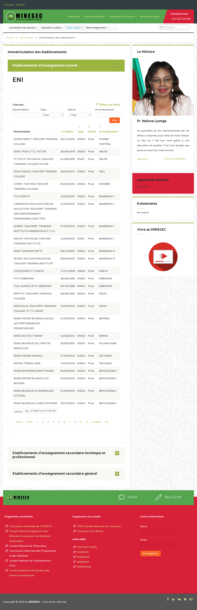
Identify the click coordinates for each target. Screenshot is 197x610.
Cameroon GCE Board (90, 531)
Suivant (96, 421)
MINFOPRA (84, 566)
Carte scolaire (73, 27)
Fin (107, 421)
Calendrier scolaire (51, 27)
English (20, 4)
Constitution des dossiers (22, 27)
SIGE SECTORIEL (87, 547)
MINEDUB (83, 557)
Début (19, 421)
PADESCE (83, 552)
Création (68, 131)
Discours (142, 159)
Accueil (9, 37)
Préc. (30, 421)
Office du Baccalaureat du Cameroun (99, 526)
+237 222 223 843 (181, 18)
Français (9, 4)
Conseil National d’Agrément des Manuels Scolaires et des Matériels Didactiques (30, 536)
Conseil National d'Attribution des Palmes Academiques (29, 573)
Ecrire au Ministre (175, 158)
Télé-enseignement (96, 27)
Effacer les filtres (109, 104)
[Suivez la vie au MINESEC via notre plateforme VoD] (163, 257)
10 (86, 421)
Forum (132, 497)
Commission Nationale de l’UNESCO (30, 526)
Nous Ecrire (173, 497)
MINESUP (83, 561)
